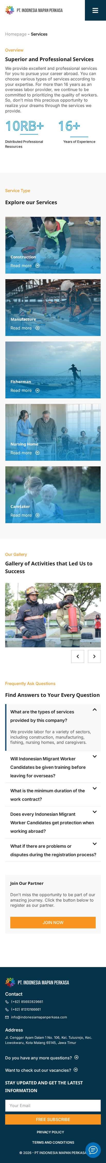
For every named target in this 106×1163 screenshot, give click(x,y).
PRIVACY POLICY (50, 1132)
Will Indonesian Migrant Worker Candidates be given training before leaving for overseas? (48, 767)
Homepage (15, 34)
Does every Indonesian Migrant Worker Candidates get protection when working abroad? (52, 823)
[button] (53, 715)
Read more (22, 265)
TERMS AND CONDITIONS (53, 1142)
